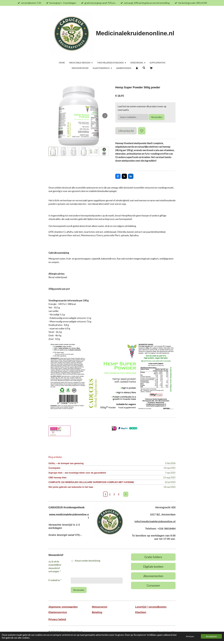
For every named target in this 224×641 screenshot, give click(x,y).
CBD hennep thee (57, 477)
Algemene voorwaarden (63, 606)
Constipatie (54, 468)
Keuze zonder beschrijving (87, 560)
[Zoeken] (144, 68)
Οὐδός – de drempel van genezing (65, 463)
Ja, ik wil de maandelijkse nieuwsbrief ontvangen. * (54, 566)
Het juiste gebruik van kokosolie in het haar (70, 487)
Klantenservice (57, 612)
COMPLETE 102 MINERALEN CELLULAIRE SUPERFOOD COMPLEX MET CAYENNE (91, 482)
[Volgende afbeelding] (104, 115)
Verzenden (156, 117)
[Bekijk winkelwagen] (151, 68)
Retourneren (99, 606)
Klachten (140, 612)
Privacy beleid (57, 619)
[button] (53, 151)
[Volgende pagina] (125, 494)
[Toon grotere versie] (109, 521)
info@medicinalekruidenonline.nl (155, 521)
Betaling (97, 612)
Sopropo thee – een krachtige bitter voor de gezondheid (77, 473)
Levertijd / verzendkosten (150, 606)
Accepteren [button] (211, 636)
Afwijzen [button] (190, 636)
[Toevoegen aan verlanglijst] (141, 130)
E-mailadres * (54, 580)
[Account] (137, 68)
